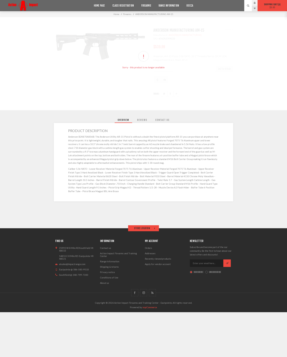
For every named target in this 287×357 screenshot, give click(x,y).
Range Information (109, 261)
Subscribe (198, 272)
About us (104, 283)
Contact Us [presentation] (162, 119)
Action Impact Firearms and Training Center (118, 254)
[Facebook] (134, 292)
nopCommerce (150, 307)
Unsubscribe (215, 272)
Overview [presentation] (123, 119)
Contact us (105, 248)
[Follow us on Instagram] (143, 292)
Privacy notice (107, 272)
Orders (148, 248)
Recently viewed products (158, 258)
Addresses (150, 253)
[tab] (123, 120)
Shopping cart (272, 6)
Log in (257, 3)
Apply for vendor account (158, 264)
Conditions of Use (109, 277)
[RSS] (152, 292)
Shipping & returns (109, 266)
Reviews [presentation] (142, 119)
